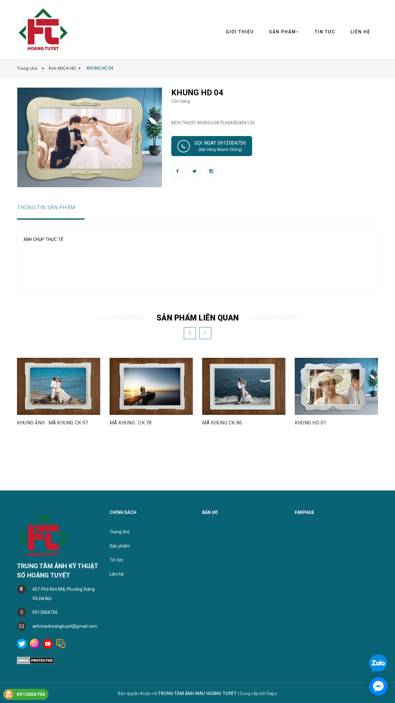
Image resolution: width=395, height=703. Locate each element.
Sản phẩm (282, 31)
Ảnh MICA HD (62, 68)
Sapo (272, 693)
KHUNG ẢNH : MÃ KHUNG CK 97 (52, 423)
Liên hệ (360, 31)
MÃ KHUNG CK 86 (222, 423)
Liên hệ (117, 574)
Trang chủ (28, 68)
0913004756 (45, 612)
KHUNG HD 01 (310, 423)
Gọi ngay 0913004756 (220, 146)
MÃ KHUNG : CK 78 (131, 423)
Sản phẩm (120, 546)
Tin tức (325, 31)
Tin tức (116, 559)
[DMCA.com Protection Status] (35, 660)
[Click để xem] (90, 137)
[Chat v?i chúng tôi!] (378, 686)
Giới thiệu (240, 31)
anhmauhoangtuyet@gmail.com (64, 626)
